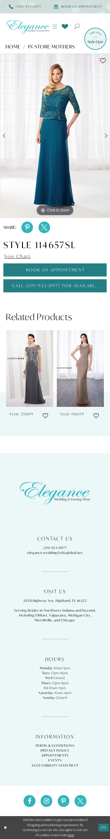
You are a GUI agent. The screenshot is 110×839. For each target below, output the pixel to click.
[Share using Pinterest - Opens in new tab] (27, 227)
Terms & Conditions (54, 745)
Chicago (68, 620)
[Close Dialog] (5, 827)
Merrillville (43, 620)
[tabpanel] (55, 136)
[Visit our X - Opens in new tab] (80, 801)
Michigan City (79, 615)
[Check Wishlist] (65, 26)
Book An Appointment (55, 270)
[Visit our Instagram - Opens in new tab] (46, 801)
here (71, 835)
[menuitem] (55, 27)
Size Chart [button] (17, 256)
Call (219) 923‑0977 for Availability (58, 285)
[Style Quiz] (95, 39)
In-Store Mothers (51, 47)
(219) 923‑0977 (55, 548)
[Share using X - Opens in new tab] (44, 227)
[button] (55, 27)
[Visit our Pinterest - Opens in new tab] (63, 801)
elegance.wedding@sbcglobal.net (55, 553)
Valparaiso (57, 615)
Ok (104, 827)
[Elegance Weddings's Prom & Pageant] (28, 26)
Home (13, 47)
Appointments (55, 755)
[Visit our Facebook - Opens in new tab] (29, 801)
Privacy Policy (55, 750)
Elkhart (41, 615)
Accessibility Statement (54, 765)
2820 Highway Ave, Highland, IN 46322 (55, 601)
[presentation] (29, 368)
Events (55, 760)
